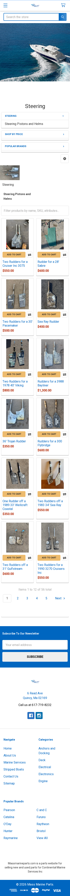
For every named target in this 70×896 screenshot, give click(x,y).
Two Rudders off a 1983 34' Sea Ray (50, 503)
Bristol (41, 831)
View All (42, 838)
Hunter (8, 831)
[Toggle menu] (5, 5)
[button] (65, 158)
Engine (43, 781)
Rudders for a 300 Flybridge (50, 443)
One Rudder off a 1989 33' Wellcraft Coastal (15, 505)
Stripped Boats (14, 769)
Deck (42, 760)
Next (58, 598)
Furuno (41, 817)
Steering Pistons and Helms (24, 124)
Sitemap (9, 783)
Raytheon (43, 824)
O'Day (7, 824)
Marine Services (15, 762)
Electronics (46, 774)
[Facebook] (30, 715)
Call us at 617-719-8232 (35, 705)
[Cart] (64, 5)
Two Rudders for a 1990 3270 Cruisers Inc (51, 568)
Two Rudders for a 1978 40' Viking (15, 383)
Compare (29, 255)
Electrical (44, 767)
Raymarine (11, 838)
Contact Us (11, 776)
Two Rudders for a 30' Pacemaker (17, 323)
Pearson (9, 810)
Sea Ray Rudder (48, 321)
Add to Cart (14, 254)
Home (8, 748)
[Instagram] (39, 715)
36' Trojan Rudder (14, 441)
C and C (42, 810)
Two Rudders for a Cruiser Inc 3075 (15, 264)
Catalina (9, 817)
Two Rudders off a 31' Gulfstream (15, 567)
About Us (10, 755)
